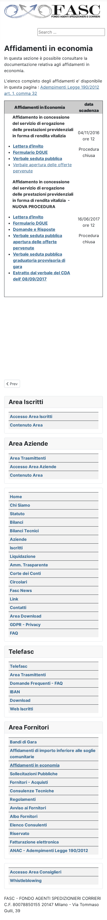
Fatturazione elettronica (34, 842)
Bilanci (16, 522)
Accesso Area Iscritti (31, 416)
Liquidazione (23, 556)
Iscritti (16, 547)
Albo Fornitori (23, 816)
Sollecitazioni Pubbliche (34, 773)
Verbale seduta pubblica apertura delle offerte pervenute (37, 241)
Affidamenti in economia (34, 765)
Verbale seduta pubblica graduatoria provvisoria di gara (39, 260)
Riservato (19, 833)
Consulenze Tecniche (32, 790)
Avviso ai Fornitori (28, 807)
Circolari (18, 581)
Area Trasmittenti (28, 458)
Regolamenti (23, 799)
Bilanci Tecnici (24, 530)
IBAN (15, 691)
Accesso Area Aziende (33, 466)
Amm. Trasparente (29, 564)
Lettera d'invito (28, 146)
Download (20, 700)
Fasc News (21, 590)
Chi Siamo (20, 505)
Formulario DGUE (30, 152)
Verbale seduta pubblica (37, 158)
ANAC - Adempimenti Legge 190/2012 (49, 850)
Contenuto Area (26, 425)
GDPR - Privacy (25, 624)
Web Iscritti (21, 708)
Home (16, 496)
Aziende (18, 539)
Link (14, 599)
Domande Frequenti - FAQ (36, 683)
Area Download (25, 616)
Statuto (17, 513)
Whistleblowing (26, 880)
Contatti (18, 607)
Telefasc (18, 666)
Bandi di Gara (23, 741)
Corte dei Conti (25, 573)
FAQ (14, 633)
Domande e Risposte (34, 229)
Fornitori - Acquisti (29, 782)
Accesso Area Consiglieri (35, 872)
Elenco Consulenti (28, 824)
